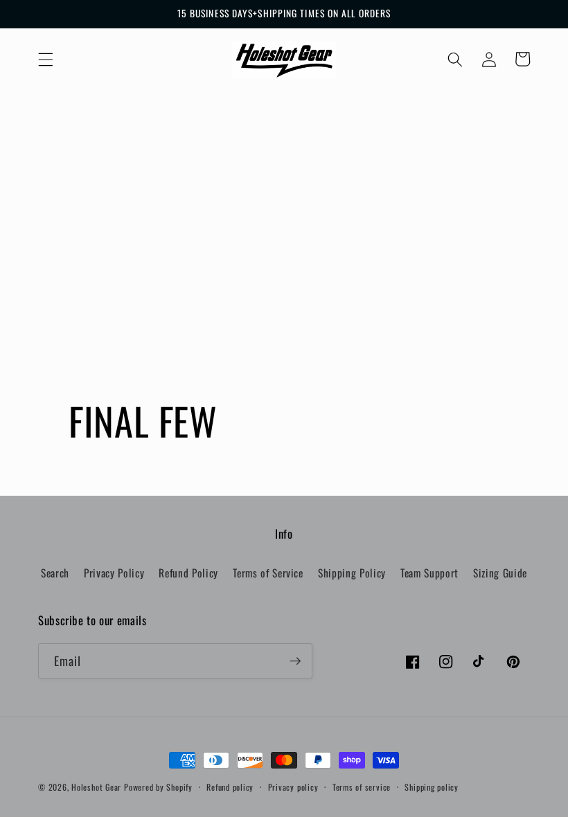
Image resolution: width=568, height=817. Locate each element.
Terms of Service (268, 572)
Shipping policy (432, 787)
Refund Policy (188, 572)
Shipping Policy (352, 572)
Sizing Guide (500, 572)
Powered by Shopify (158, 787)
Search (55, 572)
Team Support (429, 572)
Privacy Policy (114, 572)
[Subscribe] (295, 661)
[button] (45, 58)
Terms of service (361, 787)
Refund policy (230, 787)
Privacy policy (293, 787)
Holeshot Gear (96, 787)
